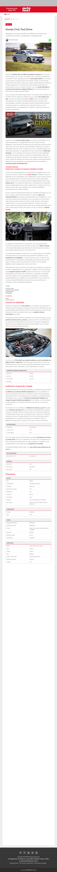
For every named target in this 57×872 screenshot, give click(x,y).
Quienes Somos (14, 863)
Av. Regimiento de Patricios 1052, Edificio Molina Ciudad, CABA (28, 859)
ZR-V (24, 271)
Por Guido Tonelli (13, 39)
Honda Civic (8, 24)
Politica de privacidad (40, 863)
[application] (28, 125)
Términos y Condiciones (26, 863)
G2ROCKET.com (31, 870)
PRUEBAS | (7, 19)
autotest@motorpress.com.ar (28, 861)
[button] (28, 125)
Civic (31, 99)
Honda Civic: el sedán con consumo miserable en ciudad (24, 169)
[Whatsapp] (50, 40)
